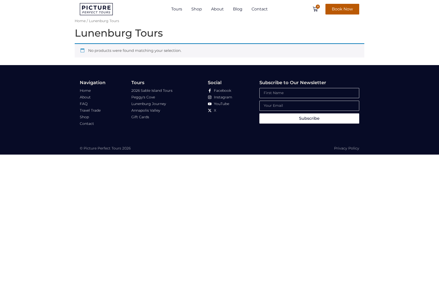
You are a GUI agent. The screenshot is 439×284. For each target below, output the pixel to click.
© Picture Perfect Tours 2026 (105, 148)
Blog (237, 9)
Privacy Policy (346, 148)
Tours (176, 9)
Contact (260, 9)
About (217, 9)
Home (80, 21)
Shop (196, 9)
